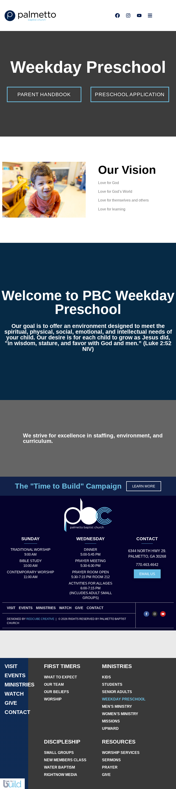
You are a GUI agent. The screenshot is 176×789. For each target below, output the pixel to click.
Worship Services (121, 753)
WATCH (65, 608)
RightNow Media (60, 775)
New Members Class (65, 760)
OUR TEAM (54, 684)
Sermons (111, 760)
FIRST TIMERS (62, 666)
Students (112, 684)
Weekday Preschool (124, 699)
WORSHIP (53, 699)
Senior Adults (117, 692)
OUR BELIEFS (56, 692)
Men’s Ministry (117, 706)
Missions (111, 721)
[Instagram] (154, 614)
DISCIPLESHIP (62, 742)
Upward (110, 728)
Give (106, 775)
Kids (106, 677)
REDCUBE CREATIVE (40, 619)
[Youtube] (163, 614)
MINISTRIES (46, 608)
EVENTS (26, 608)
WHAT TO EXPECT (60, 677)
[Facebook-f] (146, 614)
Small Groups (59, 753)
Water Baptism (59, 767)
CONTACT (147, 538)
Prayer (110, 767)
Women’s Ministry (120, 714)
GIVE (79, 608)
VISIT (11, 608)
